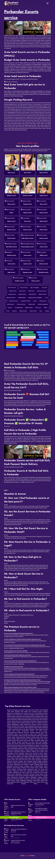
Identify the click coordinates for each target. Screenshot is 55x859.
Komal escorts (11, 238)
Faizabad (35, 772)
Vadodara (45, 711)
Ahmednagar (25, 719)
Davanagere (38, 758)
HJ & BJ (47, 297)
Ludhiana (9, 724)
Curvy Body (44, 287)
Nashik (12, 711)
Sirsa (39, 772)
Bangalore (16, 710)
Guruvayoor (9, 735)
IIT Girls (7, 311)
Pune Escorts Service (12, 345)
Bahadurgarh (15, 746)
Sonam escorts (43, 238)
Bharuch (18, 730)
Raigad (8, 722)
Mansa (20, 759)
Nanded (39, 738)
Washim (46, 763)
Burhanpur (9, 755)
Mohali (26, 718)
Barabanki (19, 742)
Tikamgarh (15, 772)
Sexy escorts (22, 291)
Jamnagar (32, 732)
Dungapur (40, 777)
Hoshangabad (10, 734)
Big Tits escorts (24, 287)
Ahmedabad (45, 710)
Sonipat (34, 724)
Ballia (35, 779)
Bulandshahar (17, 764)
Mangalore (9, 714)
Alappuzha (35, 755)
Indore (13, 714)
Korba (22, 764)
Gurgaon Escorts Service (12, 339)
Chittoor (14, 755)
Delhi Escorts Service (43, 337)
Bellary (37, 737)
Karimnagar (25, 742)
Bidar (39, 775)
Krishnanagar (16, 779)
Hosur (21, 721)
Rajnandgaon (34, 777)
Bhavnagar (33, 721)
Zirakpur (37, 719)
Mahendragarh (44, 779)
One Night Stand (19, 307)
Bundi (46, 783)
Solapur (34, 718)
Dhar (35, 738)
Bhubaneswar (10, 713)
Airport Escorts (33, 311)
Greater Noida (27, 713)
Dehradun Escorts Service (27, 342)
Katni (25, 761)
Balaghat (19, 756)
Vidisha (42, 746)
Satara (41, 714)
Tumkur (26, 748)
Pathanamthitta (25, 730)
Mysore (21, 714)
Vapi (20, 734)
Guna (42, 758)
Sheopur (13, 780)
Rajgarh (46, 755)
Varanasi (9, 719)
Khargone (18, 738)
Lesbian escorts (12, 291)
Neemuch (9, 746)
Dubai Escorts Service (43, 347)
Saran (46, 780)
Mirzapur (26, 764)
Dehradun (39, 721)
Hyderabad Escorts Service (13, 334)
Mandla (41, 764)
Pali (29, 742)
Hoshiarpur (9, 771)
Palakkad (19, 719)
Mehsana (36, 726)
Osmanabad (37, 740)
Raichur (30, 763)
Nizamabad (38, 743)
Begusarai (16, 766)
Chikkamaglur (10, 753)
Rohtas (31, 779)
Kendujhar (14, 763)
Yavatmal (9, 743)
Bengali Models (22, 297)
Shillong (21, 775)
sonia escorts (11, 264)
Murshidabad (40, 763)
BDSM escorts (10, 304)
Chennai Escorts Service (29, 334)
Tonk (8, 764)
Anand (17, 721)
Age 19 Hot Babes (34, 287)
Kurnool (35, 734)
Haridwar (22, 726)
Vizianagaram (14, 722)
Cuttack (35, 727)
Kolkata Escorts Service (43, 334)
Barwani (26, 745)
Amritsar (32, 730)
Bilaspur (9, 730)
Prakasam (37, 745)
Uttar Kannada (27, 758)
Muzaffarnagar (28, 755)
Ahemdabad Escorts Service (42, 344)
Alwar (30, 724)
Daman (9, 748)
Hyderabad (21, 710)
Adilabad (35, 761)
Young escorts (31, 304)
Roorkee (16, 753)
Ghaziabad (17, 711)
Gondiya (25, 769)
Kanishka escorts (43, 272)
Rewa (22, 748)
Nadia (36, 775)
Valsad (40, 730)
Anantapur (33, 735)
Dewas (25, 740)
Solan (29, 740)
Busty (41, 311)
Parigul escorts (27, 204)
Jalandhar (14, 742)
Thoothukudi (10, 751)
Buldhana (34, 751)
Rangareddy (45, 726)
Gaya (20, 743)
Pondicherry (44, 724)
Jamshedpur (45, 721)
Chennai (26, 710)
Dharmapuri (32, 774)
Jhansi (32, 742)
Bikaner (23, 743)
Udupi (33, 719)
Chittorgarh (26, 775)
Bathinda (32, 750)
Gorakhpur (31, 738)
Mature (45, 307)
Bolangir (17, 782)
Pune (12, 710)
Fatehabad (36, 764)
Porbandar (19, 769)
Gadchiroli (19, 763)
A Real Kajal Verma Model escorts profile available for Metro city (41, 810)
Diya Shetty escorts (11, 247)
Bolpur (31, 766)
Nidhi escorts (43, 255)
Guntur (22, 718)
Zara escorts (27, 172)
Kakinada (33, 746)
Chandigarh (31, 726)
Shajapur (26, 756)
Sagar (29, 746)
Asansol (9, 742)
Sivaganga (37, 756)
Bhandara (22, 750)
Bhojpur (33, 767)
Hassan (42, 769)
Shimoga (25, 735)
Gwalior (46, 722)
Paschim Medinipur (38, 766)
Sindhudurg (14, 719)
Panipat (21, 740)
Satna (8, 750)
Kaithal (21, 771)
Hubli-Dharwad (39, 718)
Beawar (21, 782)
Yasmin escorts (43, 172)
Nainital (26, 727)
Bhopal (39, 713)
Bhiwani (35, 783)
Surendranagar (16, 751)
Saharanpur (9, 756)
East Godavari (21, 727)
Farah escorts (43, 230)
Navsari (26, 738)
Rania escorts (11, 204)
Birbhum (21, 735)
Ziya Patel (26, 855)
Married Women (23, 311)
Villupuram (37, 732)
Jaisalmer (31, 764)
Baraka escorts (11, 230)
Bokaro (41, 753)
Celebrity (47, 311)
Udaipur (24, 721)
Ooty (42, 738)
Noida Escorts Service (12, 342)
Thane (40, 710)
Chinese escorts (22, 294)
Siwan (34, 782)
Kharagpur (20, 761)
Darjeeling (45, 727)
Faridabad (37, 714)
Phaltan (31, 782)
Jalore (29, 759)
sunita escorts (44, 247)
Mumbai (9, 710)
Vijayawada (28, 716)
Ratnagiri (13, 716)
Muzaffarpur (16, 735)
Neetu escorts (36, 281)
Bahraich (28, 777)
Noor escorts (43, 204)
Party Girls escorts (21, 304)
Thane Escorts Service (27, 344)
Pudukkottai (44, 759)
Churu (31, 772)
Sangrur (45, 766)
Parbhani (13, 758)
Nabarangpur (30, 780)
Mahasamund (14, 777)
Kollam (19, 748)
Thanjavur (9, 737)
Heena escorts (44, 213)
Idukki (11, 750)
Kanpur (41, 719)
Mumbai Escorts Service (27, 332)
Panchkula (9, 740)
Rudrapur (25, 746)
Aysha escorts (44, 221)
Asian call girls (32, 294)
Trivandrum (26, 714)
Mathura (23, 722)
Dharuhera (40, 727)
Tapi (46, 771)
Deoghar (9, 759)
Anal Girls (14, 311)
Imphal (8, 777)
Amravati (29, 721)
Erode (46, 734)
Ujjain (16, 727)
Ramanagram (22, 777)
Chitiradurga (31, 756)
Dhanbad (9, 738)
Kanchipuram (38, 716)
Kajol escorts (11, 272)
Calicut (46, 716)
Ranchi (32, 716)
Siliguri (31, 734)
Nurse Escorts (42, 301)
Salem (18, 726)
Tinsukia (38, 782)
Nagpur (26, 711)
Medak (14, 740)
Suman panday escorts (27, 247)
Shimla (46, 748)
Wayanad (18, 745)
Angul (23, 755)
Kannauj (16, 718)
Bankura (21, 766)
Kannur (40, 726)
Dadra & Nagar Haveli (12, 732)
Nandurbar (45, 761)
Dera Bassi (26, 732)
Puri (36, 730)
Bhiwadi (30, 718)
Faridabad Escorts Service (27, 339)
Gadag (14, 767)
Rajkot (46, 713)
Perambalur (9, 772)
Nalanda (9, 782)
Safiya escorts (44, 195)
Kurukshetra (36, 753)
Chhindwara (41, 734)
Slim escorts (31, 291)
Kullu (46, 769)
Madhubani (26, 782)
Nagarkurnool (16, 771)
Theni (22, 756)
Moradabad (28, 743)
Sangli (23, 716)
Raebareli (42, 771)
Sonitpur (18, 780)
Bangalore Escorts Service (42, 332)
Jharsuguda (41, 755)
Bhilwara (14, 738)
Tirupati (26, 726)
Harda (40, 742)
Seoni (22, 745)
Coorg (29, 748)
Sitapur (17, 775)
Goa (22, 713)
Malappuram (31, 745)
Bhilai (32, 748)
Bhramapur (9, 767)
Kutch (46, 732)
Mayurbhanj (31, 775)
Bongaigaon (23, 780)
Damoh (33, 759)
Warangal (14, 726)
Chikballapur (30, 771)
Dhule (17, 740)
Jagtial (27, 772)
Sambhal (45, 777)
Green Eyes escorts (41, 291)
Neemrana (9, 726)
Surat (43, 713)
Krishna (41, 737)
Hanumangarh (44, 775)
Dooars (46, 782)
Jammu (41, 745)
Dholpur (9, 769)
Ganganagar (38, 759)
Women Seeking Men (43, 304)
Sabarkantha (16, 750)
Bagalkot (22, 758)
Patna (36, 713)
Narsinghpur (44, 743)
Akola (29, 735)
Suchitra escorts (19, 281)
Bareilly (45, 730)
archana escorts (43, 264)
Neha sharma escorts (28, 238)
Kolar (13, 727)
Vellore (46, 729)
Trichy (8, 718)
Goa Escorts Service (12, 332)
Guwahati (12, 718)
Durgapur (9, 727)
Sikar (22, 738)
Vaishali (45, 774)
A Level (35, 301)
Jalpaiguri (34, 763)
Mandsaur (41, 729)
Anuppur (9, 774)
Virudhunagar (30, 769)
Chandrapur (31, 729)
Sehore (45, 738)
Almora (14, 756)
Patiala (26, 753)
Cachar (35, 769)
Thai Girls (10, 307)
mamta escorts (27, 264)
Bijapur (32, 740)
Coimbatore (34, 711)
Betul (14, 745)
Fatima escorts (11, 221)
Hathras (45, 753)
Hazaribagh (29, 761)
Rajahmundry (41, 722)
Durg (39, 748)
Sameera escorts (27, 195)
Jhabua (45, 767)
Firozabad (15, 761)
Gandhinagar (19, 716)
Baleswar (23, 751)
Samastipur (26, 779)
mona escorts (27, 255)
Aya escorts (27, 221)
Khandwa (28, 737)
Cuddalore (20, 746)
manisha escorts (11, 255)
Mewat (41, 774)
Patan (46, 751)
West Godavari (25, 734)
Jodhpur (33, 722)
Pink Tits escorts (12, 287)
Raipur (42, 716)
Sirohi (17, 759)
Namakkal (45, 735)
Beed (46, 750)
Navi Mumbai (32, 710)
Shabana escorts (11, 195)
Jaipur (22, 711)
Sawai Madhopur (11, 775)
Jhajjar (32, 758)
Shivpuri (28, 767)
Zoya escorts (11, 172)
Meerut (19, 722)
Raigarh (42, 780)
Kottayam (45, 719)
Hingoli (13, 774)
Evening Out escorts (25, 301)
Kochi (30, 711)
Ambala (36, 750)
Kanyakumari (39, 735)
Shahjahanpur (19, 774)
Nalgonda (31, 727)
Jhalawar (41, 767)
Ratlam (13, 737)
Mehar (11, 213)
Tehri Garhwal (26, 774)
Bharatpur (23, 767)
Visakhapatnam (17, 713)
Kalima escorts (27, 213)
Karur (13, 743)
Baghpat (40, 761)
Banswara (25, 759)
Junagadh (9, 729)
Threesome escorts (13, 301)
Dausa (42, 782)
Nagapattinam (10, 766)
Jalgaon (21, 724)
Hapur (38, 751)
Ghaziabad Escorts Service (42, 339)
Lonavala (9, 721)
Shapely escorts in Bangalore (35, 297)
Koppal (37, 774)
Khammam (38, 746)
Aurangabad (32, 714)
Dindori (23, 772)
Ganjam (36, 742)
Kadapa (42, 751)
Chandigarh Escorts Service (28, 337)
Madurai (30, 719)
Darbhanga (21, 753)
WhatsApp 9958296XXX (41, 817)
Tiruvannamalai (15, 729)
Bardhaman (20, 732)
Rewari (35, 748)
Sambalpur (26, 766)
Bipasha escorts (27, 272)
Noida (17, 714)
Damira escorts (27, 230)
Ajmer (27, 729)
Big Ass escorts (42, 294)
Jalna (46, 740)
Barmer (11, 764)
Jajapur (13, 759)
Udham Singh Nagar (20, 737)
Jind (39, 769)
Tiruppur (37, 729)
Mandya (46, 745)
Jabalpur (14, 721)
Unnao (42, 772)
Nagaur (36, 767)
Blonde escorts (12, 294)
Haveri (8, 758)
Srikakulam (19, 755)
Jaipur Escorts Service (42, 342)
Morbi (46, 772)
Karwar (33, 743)
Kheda (16, 743)
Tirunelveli (38, 724)
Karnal (42, 732)
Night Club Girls (29, 307)
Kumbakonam (36, 771)
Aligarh (42, 740)
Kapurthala (9, 763)
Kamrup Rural (10, 783)
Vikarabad (23, 783)
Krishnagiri (27, 750)
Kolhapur (9, 716)
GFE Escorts (38, 307)
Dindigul (33, 737)
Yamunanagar (14, 748)
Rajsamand (9, 761)
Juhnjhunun (13, 769)
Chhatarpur (28, 751)
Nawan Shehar (36, 780)
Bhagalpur (45, 742)
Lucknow (32, 713)
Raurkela (17, 758)
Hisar (25, 771)
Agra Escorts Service (11, 347)
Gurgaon (40, 711)
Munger (21, 779)
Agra (20, 718)
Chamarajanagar (44, 756)
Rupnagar (18, 767)
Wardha (16, 734)
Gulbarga (26, 724)
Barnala (45, 764)
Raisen (45, 737)
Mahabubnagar (15, 724)
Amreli (19, 772)
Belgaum (46, 718)
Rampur (46, 758)
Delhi (9, 711)
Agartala (13, 782)
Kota (36, 722)
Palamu (8, 780)
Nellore (21, 729)
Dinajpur (38, 779)
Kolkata (37, 710)
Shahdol (42, 748)
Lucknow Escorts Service (12, 337)
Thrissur (46, 714)
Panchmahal (41, 750)
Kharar (13, 730)
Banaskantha (10, 745)
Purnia (30, 753)
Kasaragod (25, 763)
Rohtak (46, 746)
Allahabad (28, 722)
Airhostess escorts (10, 297)
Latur (24, 729)
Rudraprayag (10, 779)
